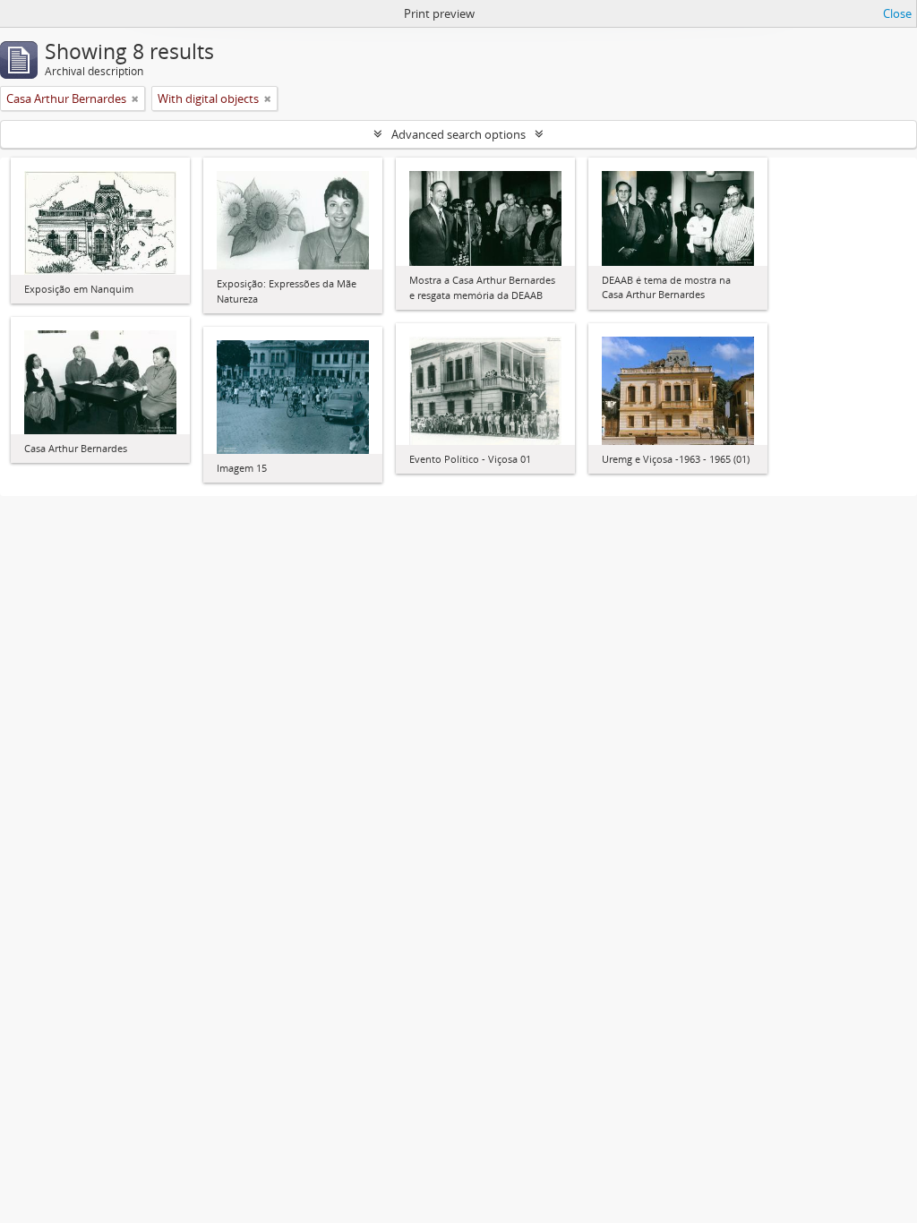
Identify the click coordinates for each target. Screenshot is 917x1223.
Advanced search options (458, 134)
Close (897, 13)
